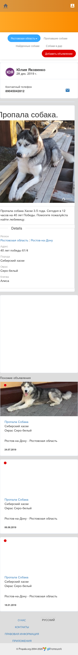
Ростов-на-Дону (42, 240)
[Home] (5, 6)
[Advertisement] (39, 334)
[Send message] (67, 90)
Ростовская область (14, 240)
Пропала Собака (16, 421)
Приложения (22, 641)
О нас (22, 620)
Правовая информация (22, 634)
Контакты (22, 627)
